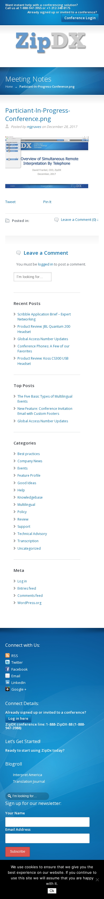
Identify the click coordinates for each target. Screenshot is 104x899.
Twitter (17, 662)
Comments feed (30, 595)
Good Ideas (26, 483)
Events (22, 468)
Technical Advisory (32, 533)
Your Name (15, 812)
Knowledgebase (30, 497)
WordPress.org (29, 602)
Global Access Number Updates (42, 339)
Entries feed (26, 588)
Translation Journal (29, 781)
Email (15, 675)
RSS (14, 655)
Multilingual (26, 504)
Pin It (47, 201)
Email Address (18, 829)
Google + (18, 689)
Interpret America (27, 774)
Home (9, 86)
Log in (22, 581)
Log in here (18, 718)
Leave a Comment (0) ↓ (80, 219)
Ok (52, 891)
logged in (45, 264)
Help (21, 490)
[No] (97, 879)
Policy (22, 511)
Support (23, 526)
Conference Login (80, 17)
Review (22, 519)
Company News (29, 461)
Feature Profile (28, 475)
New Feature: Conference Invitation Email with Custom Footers (44, 411)
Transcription (28, 541)
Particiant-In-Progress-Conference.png (37, 114)
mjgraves (34, 126)
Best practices (28, 453)
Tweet (10, 201)
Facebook (19, 669)
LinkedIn (18, 682)
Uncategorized (29, 548)
